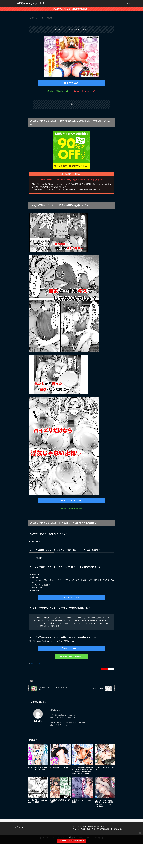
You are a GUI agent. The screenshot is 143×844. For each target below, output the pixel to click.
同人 (31, 681)
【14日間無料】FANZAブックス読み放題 (70, 840)
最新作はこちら (36, 663)
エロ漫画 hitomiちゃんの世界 (29, 3)
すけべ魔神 (38, 721)
